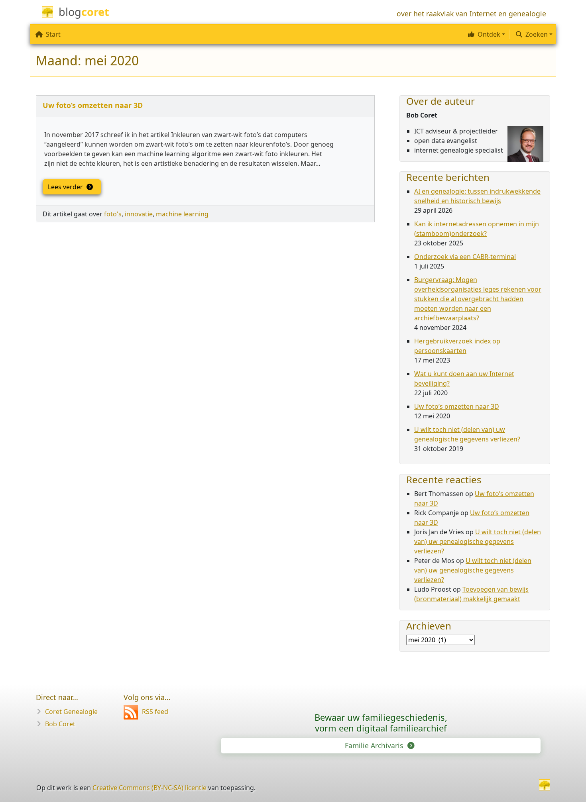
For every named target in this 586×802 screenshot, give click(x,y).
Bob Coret (60, 724)
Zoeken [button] (536, 34)
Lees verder (66, 186)
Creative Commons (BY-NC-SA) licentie (149, 787)
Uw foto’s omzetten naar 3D (93, 105)
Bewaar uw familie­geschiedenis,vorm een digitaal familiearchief (381, 722)
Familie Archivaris (375, 745)
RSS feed (155, 711)
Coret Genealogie (71, 711)
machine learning (182, 214)
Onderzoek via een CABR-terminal (465, 256)
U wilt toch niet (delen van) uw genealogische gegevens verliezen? (477, 541)
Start (53, 34)
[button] (485, 34)
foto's (113, 214)
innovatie (139, 214)
